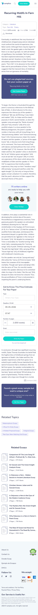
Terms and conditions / (8, 587)
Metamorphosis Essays (10, 423)
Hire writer (24, 4)
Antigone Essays (28, 431)
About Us (5, 550)
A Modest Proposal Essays (11, 431)
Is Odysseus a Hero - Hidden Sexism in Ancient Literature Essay (22, 476)
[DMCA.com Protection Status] (32, 552)
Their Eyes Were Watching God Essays (15, 434)
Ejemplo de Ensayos (9, 563)
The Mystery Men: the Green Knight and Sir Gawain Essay (22, 507)
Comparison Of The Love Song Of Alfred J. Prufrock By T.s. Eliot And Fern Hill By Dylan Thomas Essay (22, 455)
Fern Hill (10, 27)
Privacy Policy (16, 590)
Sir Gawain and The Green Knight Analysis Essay (21, 466)
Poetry (16, 27)
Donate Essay (6, 559)
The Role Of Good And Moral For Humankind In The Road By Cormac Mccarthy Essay (22, 529)
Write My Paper (19, 339)
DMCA (4, 568)
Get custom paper (19, 91)
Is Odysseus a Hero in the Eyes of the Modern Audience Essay (21, 496)
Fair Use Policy (19, 587)
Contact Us (6, 554)
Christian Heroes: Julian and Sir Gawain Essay (20, 486)
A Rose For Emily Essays (10, 427)
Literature (13, 24)
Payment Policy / (6, 590)
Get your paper (19, 402)
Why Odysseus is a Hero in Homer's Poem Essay (22, 517)
